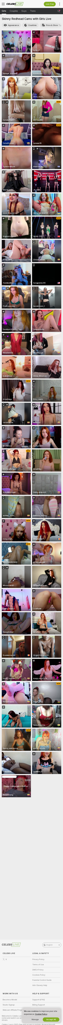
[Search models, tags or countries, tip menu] (59, 11)
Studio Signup (9, 1005)
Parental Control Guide (41, 980)
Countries (32, 25)
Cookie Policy (41, 1014)
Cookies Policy (38, 975)
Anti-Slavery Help (39, 985)
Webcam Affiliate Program (14, 1010)
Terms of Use (38, 965)
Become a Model (10, 1000)
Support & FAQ (38, 1000)
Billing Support (38, 1005)
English (49, 945)
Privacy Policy (38, 959)
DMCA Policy (38, 970)
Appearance (13, 25)
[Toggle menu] (3, 4)
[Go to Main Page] (19, 4)
